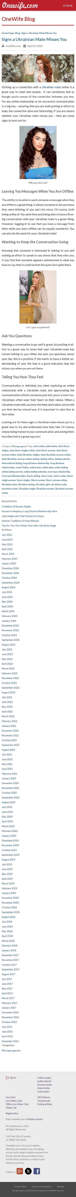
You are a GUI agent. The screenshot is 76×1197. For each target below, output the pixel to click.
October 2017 (9, 964)
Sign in (67, 5)
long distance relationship (36, 463)
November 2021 (10, 735)
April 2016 (7, 1036)
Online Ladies (44, 1077)
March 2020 (8, 826)
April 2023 (7, 663)
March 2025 (8, 554)
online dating (61, 467)
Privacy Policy (20, 1186)
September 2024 (10, 582)
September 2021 (10, 745)
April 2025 (7, 549)
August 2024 (8, 587)
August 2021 (8, 749)
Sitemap (60, 1186)
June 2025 (7, 539)
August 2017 (8, 974)
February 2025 (9, 558)
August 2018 (8, 917)
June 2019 (7, 869)
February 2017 (9, 1003)
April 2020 (7, 821)
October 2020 (9, 792)
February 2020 (9, 831)
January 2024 (9, 620)
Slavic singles (23, 480)
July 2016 (7, 1026)
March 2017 (8, 998)
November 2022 (10, 678)
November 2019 (10, 845)
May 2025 (7, 544)
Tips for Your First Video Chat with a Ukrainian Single (29, 525)
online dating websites (35, 471)
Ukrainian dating (26, 484)
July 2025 (7, 534)
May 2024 (7, 601)
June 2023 (7, 654)
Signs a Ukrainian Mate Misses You (34, 39)
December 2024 (10, 568)
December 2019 (10, 840)
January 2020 (9, 835)
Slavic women (38, 480)
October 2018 (9, 907)
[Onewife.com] (20, 5)
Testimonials (43, 1100)
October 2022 (9, 682)
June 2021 (7, 759)
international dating (12, 463)
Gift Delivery (43, 1097)
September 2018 (10, 912)
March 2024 (8, 611)
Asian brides (43, 1088)
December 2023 (10, 625)
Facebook (37, 1171)
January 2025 (9, 563)
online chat (35, 467)
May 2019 (7, 874)
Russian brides (44, 1084)
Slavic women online (56, 480)
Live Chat (10, 1097)
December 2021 (10, 730)
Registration (12, 1113)
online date (47, 467)
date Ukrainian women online (17, 458)
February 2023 (9, 673)
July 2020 (7, 807)
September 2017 (10, 969)
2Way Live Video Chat (17, 1104)
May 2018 (7, 931)
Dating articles (44, 1104)
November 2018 (10, 902)
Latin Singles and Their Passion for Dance (23, 516)
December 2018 (10, 897)
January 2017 (9, 1007)
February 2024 (9, 616)
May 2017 (7, 988)
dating (36, 458)
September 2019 (10, 854)
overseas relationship (59, 471)
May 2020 (7, 816)
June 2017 (7, 983)
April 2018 (7, 936)
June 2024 (7, 596)
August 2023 (8, 644)
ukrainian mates (10, 488)
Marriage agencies (19, 446)
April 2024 (7, 606)
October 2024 (9, 577)
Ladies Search (44, 1081)
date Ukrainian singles (28, 454)
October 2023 (9, 635)
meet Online (22, 467)
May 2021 (7, 764)
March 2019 (8, 883)
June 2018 (7, 926)
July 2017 (7, 979)
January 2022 (9, 725)
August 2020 (8, 802)
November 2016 (10, 1017)
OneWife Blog (18, 19)
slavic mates (60, 475)
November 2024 (10, 573)
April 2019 (7, 878)
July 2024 (7, 592)
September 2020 (10, 797)
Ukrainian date (9, 484)
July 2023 (7, 649)
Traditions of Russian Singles (16, 506)
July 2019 (7, 864)
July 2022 (7, 697)
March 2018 (8, 940)
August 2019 (8, 859)
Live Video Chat (14, 1100)
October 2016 (9, 1022)
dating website (62, 458)
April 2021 (7, 768)
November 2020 (10, 788)
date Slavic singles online (22, 450)
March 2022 (8, 716)
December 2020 (10, 783)
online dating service (12, 471)
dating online (47, 458)
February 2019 (9, 888)
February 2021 (9, 773)
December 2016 (10, 1012)
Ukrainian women (45, 488)
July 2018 (7, 921)
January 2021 (9, 778)
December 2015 (10, 1041)
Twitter (28, 1171)
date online (51, 446)
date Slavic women (45, 450)
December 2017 (10, 955)
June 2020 (7, 811)
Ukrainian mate (51, 87)
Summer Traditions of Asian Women (20, 520)
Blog (13, 1077)
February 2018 (9, 945)
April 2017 (7, 993)
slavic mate (46, 475)
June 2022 (7, 702)
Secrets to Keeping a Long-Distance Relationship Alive (29, 511)
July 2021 (7, 754)
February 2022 (9, 721)
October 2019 (9, 850)
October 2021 (9, 740)
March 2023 (8, 668)
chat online (39, 446)
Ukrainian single (27, 488)
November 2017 (10, 960)
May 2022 (7, 706)
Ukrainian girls (43, 484)
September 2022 (10, 687)
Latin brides (43, 1091)
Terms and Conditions (42, 1186)
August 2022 (8, 692)
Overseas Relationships (14, 475)
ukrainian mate (58, 484)
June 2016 (7, 1031)
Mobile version (35, 1119)
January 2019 (9, 893)
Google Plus (20, 1171)
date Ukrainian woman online (56, 454)
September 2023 (10, 639)
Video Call (11, 1107)
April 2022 (7, 711)
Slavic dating (33, 475)
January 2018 (9, 950)
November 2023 (10, 630)
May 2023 (7, 659)
